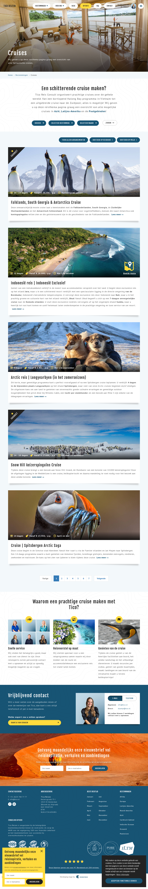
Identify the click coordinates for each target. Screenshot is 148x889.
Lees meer (116, 214)
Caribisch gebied (127, 820)
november (103, 815)
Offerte (86, 6)
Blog (73, 6)
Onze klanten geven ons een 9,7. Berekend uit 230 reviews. (74, 868)
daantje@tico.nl (124, 709)
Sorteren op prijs (127, 140)
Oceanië (123, 829)
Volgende (101, 578)
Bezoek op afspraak (49, 804)
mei (88, 815)
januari (90, 797)
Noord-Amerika (126, 811)
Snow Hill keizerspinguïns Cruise (36, 465)
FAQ (97, 6)
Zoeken (109, 123)
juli (100, 797)
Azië (57, 111)
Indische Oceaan (127, 824)
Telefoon (129, 698)
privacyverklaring (19, 867)
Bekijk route (129, 273)
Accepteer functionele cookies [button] (124, 881)
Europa (123, 801)
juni (88, 820)
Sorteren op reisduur (102, 140)
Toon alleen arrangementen (73, 140)
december (103, 820)
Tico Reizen (9, 6)
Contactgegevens (15, 791)
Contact (110, 6)
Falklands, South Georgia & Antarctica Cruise (46, 202)
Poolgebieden (97, 111)
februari (90, 801)
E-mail (115, 698)
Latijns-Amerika (71, 111)
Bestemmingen (40, 6)
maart (89, 806)
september (103, 806)
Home (10, 75)
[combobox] (39, 123)
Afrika (122, 797)
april (89, 811)
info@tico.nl (123, 705)
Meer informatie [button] (122, 875)
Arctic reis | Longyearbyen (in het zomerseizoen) (48, 377)
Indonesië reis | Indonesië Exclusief (38, 283)
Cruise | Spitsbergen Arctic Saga (36, 545)
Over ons (59, 6)
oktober (102, 811)
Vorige (45, 578)
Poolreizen (124, 834)
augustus (103, 801)
